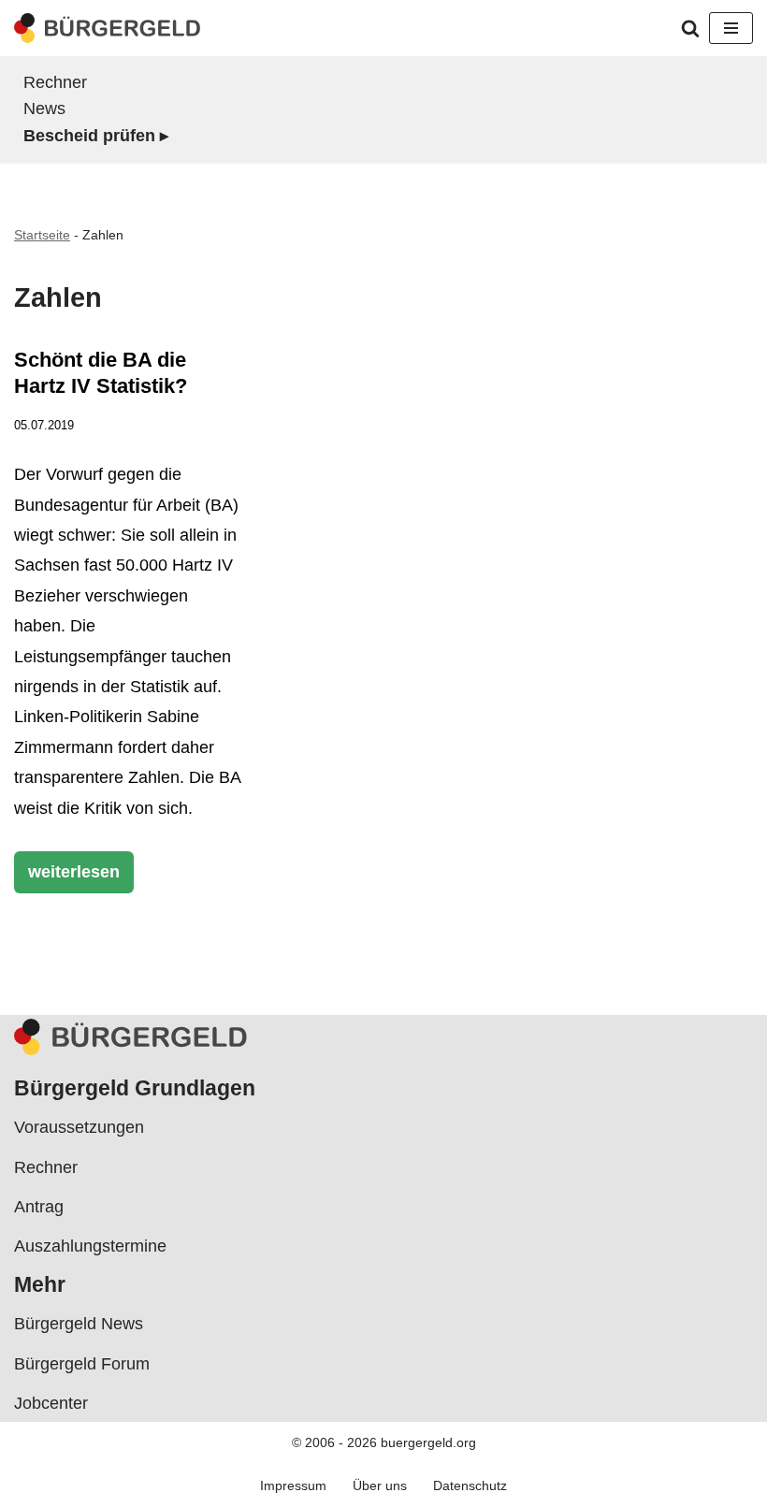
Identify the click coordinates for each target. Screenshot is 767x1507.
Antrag (39, 1206)
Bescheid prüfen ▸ (95, 135)
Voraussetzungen (79, 1127)
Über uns (380, 1485)
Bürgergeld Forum (82, 1364)
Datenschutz (470, 1485)
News (44, 108)
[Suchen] (690, 28)
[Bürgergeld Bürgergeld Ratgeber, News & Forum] (107, 28)
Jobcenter (51, 1403)
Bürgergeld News (78, 1323)
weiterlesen (67, 877)
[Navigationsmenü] (731, 28)
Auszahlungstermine (90, 1246)
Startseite (42, 234)
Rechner (55, 82)
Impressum (293, 1485)
